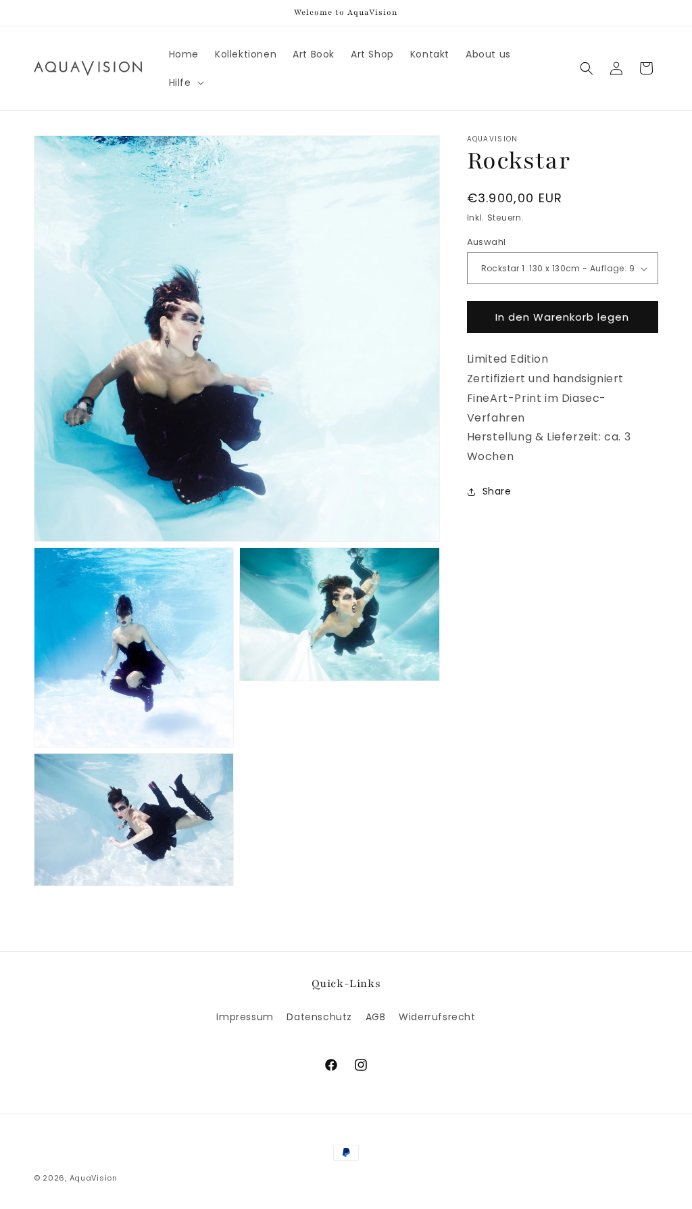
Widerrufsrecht (437, 1017)
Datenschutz (319, 1017)
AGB (376, 1017)
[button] (185, 82)
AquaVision (94, 1177)
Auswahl (486, 241)
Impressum (244, 1017)
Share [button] (497, 491)
